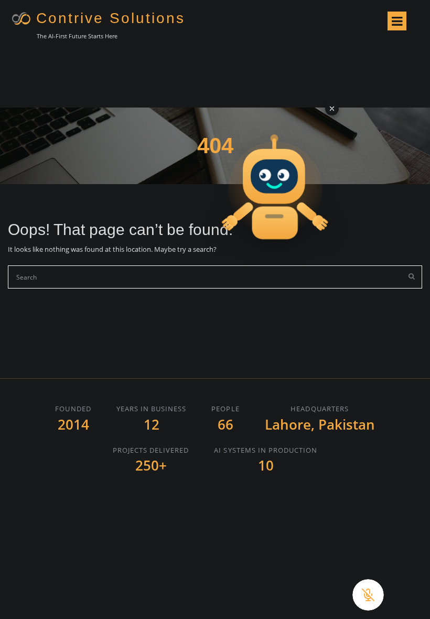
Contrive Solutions (110, 18)
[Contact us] (275, 180)
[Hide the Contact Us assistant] (332, 108)
